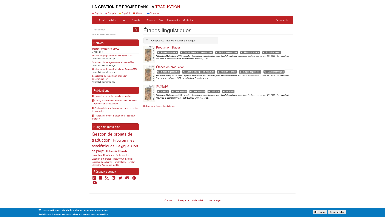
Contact (187, 20)
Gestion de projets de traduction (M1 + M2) (112, 55)
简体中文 (139, 13)
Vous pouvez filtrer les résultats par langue (173, 40)
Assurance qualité (110, 164)
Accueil (102, 20)
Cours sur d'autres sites (116, 155)
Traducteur (118, 158)
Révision (131, 161)
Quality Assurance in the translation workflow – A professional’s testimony (114, 102)
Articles (112, 20)
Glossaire (96, 164)
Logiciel (128, 158)
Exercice (96, 161)
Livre (124, 20)
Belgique (122, 145)
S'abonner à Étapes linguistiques (158, 105)
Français (111, 13)
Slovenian (154, 13)
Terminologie (119, 161)
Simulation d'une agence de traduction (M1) (113, 62)
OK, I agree (320, 212)
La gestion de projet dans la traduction (112, 95)
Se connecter (282, 20)
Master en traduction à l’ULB (105, 48)
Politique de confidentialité (190, 200)
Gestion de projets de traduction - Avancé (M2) (114, 69)
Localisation (106, 161)
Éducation (136, 20)
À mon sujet (172, 20)
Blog (161, 20)
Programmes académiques (113, 142)
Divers (149, 20)
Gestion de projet (101, 158)
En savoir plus (337, 212)
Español (125, 13)
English (98, 13)
